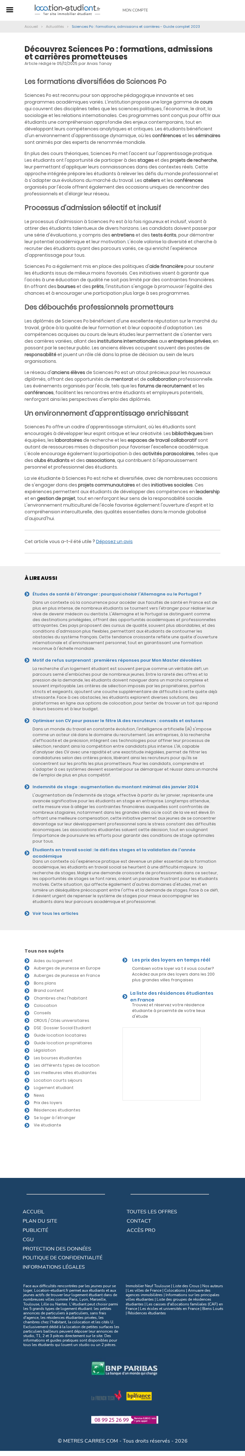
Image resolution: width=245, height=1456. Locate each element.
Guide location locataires (60, 1035)
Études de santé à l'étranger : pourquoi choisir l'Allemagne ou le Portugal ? (117, 594)
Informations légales (54, 1267)
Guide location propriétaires (63, 1043)
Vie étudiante (47, 1125)
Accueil (33, 1211)
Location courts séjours (58, 1080)
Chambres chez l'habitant (60, 998)
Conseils (42, 1013)
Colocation (45, 1005)
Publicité (35, 1230)
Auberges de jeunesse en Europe (67, 968)
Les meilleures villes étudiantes (65, 1072)
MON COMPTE (135, 10)
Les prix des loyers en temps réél (171, 960)
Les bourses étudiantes (58, 1058)
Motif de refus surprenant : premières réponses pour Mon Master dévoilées (117, 660)
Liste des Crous (186, 1286)
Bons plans (45, 983)
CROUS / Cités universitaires (61, 1020)
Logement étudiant (54, 1087)
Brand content (49, 990)
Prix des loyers (48, 1102)
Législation (45, 1050)
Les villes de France (144, 1290)
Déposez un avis (114, 541)
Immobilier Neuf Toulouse (148, 1286)
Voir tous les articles (55, 913)
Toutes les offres (152, 1211)
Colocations (174, 1290)
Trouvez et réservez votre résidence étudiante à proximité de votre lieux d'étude (168, 1010)
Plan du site (40, 1221)
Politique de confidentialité (62, 1257)
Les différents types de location (67, 1065)
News (39, 1095)
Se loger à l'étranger (55, 1117)
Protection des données (57, 1248)
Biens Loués (212, 1308)
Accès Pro (141, 1230)
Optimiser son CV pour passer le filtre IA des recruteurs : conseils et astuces (118, 721)
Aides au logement (53, 960)
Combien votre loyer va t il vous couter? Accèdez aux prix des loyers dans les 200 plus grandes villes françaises (173, 974)
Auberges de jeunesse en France (67, 975)
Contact (139, 1221)
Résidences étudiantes (57, 1110)
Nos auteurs (212, 1286)
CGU (28, 1239)
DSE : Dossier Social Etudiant (62, 1028)
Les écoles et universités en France (169, 1308)
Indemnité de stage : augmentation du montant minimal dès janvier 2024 (116, 787)
